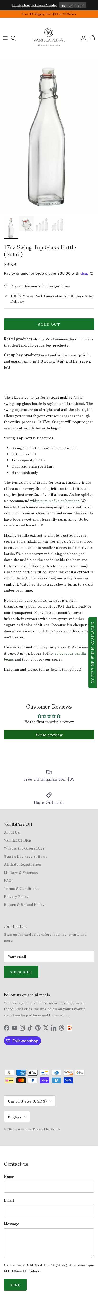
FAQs (8, 880)
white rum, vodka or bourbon (54, 500)
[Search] (15, 38)
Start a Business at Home (25, 856)
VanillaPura (23, 1129)
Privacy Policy (16, 896)
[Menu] (5, 38)
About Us (12, 832)
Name (9, 1176)
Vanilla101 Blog (17, 840)
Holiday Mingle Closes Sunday (34, 4)
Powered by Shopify (47, 1129)
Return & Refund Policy (24, 904)
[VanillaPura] (49, 38)
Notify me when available (92, 652)
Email (9, 1200)
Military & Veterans (21, 872)
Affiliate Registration (22, 864)
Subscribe (21, 971)
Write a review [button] (49, 735)
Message (11, 1223)
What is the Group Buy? (24, 848)
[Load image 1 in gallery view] (49, 136)
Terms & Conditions (21, 888)
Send (15, 1285)
